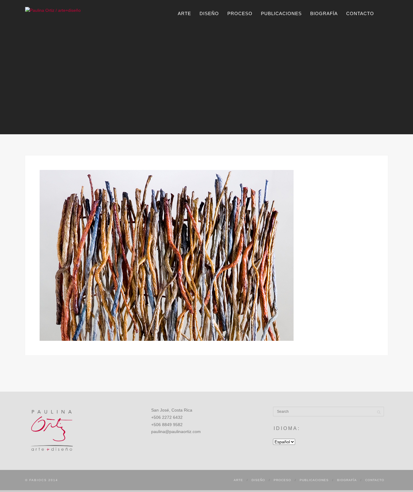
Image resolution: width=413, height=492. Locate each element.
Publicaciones (281, 13)
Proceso (239, 13)
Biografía (324, 13)
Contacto (360, 13)
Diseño (209, 13)
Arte (184, 13)
